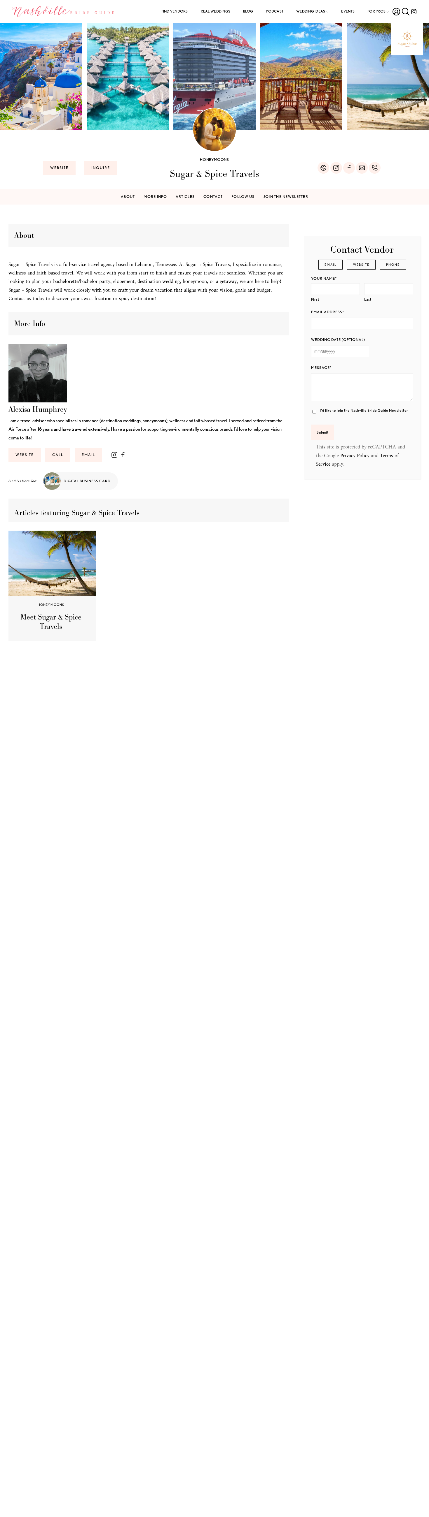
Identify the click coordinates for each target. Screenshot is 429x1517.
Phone (393, 265)
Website (59, 168)
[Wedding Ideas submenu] (327, 11)
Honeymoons (214, 159)
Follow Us (243, 196)
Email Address (327, 312)
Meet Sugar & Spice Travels (50, 622)
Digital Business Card (87, 481)
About (128, 196)
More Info (155, 196)
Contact (213, 196)
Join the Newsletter (286, 196)
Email (88, 455)
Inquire (100, 168)
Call (57, 455)
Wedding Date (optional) (338, 339)
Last (368, 299)
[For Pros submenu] (387, 11)
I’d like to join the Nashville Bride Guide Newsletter (364, 410)
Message (321, 367)
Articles (185, 196)
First (315, 299)
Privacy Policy (354, 455)
